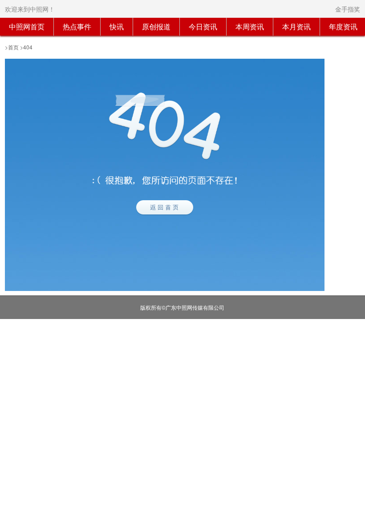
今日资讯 (203, 26)
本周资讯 (249, 26)
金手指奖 (347, 8)
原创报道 (156, 26)
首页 (13, 47)
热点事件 (77, 26)
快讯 (117, 26)
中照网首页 (27, 26)
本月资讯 (296, 26)
